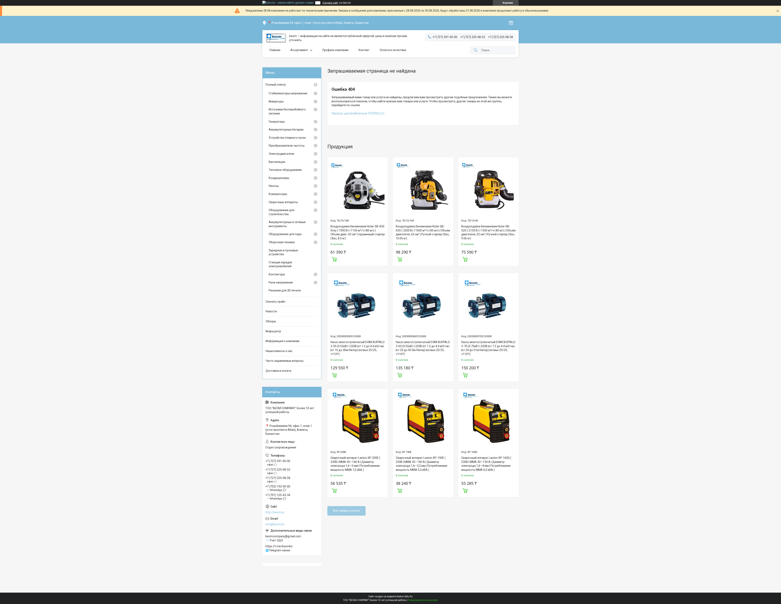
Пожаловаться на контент (423, 600)
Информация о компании (282, 341)
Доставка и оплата (278, 370)
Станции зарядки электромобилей (280, 264)
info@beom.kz (274, 524)
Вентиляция (277, 162)
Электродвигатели (281, 153)
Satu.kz (408, 596)
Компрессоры (278, 194)
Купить (334, 259)
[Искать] (475, 50)
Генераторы (277, 121)
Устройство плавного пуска (287, 137)
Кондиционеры (279, 178)
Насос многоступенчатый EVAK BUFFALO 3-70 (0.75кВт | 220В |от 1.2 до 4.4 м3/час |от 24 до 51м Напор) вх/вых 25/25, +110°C (488, 348)
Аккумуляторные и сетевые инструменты (287, 224)
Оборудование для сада (285, 234)
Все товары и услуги (346, 510)
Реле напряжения (281, 282)
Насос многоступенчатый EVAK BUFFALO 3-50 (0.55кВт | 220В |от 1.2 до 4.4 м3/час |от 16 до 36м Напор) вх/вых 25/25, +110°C (358, 348)
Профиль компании (335, 50)
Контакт (364, 50)
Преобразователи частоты (286, 145)
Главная (274, 50)
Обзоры (271, 321)
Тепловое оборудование (285, 169)
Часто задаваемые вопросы (284, 360)
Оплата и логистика (393, 50)
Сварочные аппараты (283, 202)
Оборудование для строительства (281, 212)
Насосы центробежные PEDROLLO (358, 113)
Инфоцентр (273, 331)
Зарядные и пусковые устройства (283, 252)
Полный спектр (276, 84)
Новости (271, 311)
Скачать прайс (275, 301)
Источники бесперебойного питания (287, 111)
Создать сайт (330, 2)
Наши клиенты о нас (279, 351)
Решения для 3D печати (285, 290)
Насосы (274, 186)
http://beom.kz (275, 512)
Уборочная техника (282, 242)
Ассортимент (299, 50)
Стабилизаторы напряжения (288, 93)
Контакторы (277, 274)
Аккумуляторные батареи (286, 129)
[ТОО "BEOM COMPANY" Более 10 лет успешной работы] (275, 38)
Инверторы (276, 101)
